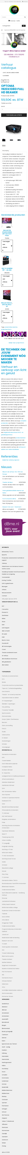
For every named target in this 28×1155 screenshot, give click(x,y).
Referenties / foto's (7, 551)
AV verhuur (5, 655)
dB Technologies (7, 646)
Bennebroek (5, 1022)
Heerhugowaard (6, 1062)
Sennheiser (5, 615)
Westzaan (5, 1127)
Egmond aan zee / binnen (9, 1044)
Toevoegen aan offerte (14, 115)
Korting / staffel (6, 580)
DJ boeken (6, 75)
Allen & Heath (6, 631)
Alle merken (5, 665)
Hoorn (3, 1072)
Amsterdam (5, 1016)
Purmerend (5, 1106)
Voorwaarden (6, 577)
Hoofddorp (5, 1068)
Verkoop (4, 563)
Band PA (4, 555)
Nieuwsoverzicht (6, 592)
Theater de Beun (7, 482)
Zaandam (5, 1136)
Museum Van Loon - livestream (11, 507)
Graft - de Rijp (6, 1047)
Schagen (4, 1109)
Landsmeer (5, 1081)
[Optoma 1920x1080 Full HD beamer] (13, 127)
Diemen (4, 1037)
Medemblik (5, 1087)
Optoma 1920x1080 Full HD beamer (14, 30)
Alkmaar (4, 1010)
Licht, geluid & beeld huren (11, 72)
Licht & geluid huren (7, 583)
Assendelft (5, 1019)
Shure (3, 621)
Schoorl (4, 1112)
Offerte (25, 1)
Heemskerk (5, 1056)
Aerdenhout (5, 1003)
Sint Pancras (5, 1115)
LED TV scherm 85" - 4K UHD (7, 269)
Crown (4, 649)
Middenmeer (5, 1093)
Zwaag (4, 1146)
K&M (3, 637)
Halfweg (4, 1053)
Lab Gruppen (5, 628)
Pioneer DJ (5, 612)
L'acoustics (5, 609)
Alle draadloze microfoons (9, 658)
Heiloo (4, 1065)
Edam (3, 1041)
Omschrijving (5, 150)
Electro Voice (5, 640)
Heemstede (5, 1059)
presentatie (8, 327)
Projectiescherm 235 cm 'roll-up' (8, 304)
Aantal (3, 106)
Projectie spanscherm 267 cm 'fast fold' (7, 232)
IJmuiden (4, 1075)
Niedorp (4, 1096)
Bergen (4, 1025)
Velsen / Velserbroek (8, 1121)
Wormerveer (5, 1130)
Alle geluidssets (6, 662)
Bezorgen (4, 586)
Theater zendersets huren (9, 652)
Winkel (4, 1143)
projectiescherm (6, 329)
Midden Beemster (7, 1090)
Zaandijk (4, 1133)
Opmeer (4, 1102)
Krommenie (5, 1078)
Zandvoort (5, 1140)
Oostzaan (5, 1099)
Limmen (4, 1084)
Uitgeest (4, 1118)
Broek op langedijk (7, 1031)
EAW (3, 624)
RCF (3, 606)
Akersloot (4, 1007)
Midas (3, 618)
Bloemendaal (6, 1028)
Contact (4, 596)
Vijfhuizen (4, 1124)
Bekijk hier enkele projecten (10, 460)
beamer (14, 327)
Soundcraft (5, 643)
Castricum (5, 1034)
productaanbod (20, 438)
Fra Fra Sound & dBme (9, 499)
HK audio (4, 634)
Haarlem (4, 1050)
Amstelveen (5, 1013)
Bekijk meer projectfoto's (17, 343)
